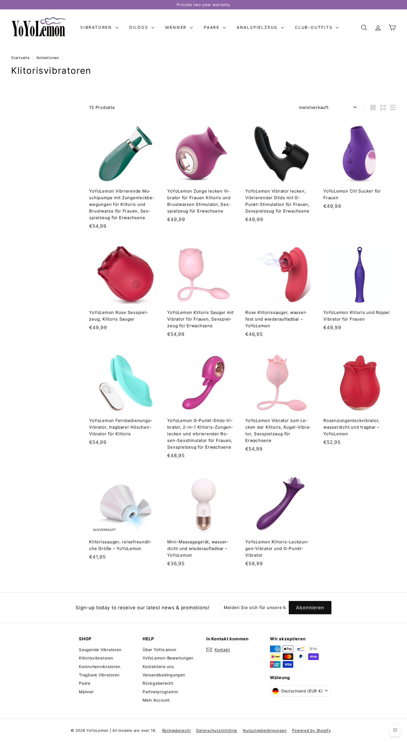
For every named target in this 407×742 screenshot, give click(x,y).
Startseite (21, 58)
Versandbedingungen (164, 674)
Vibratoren (97, 27)
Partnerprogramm (160, 691)
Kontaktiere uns (158, 666)
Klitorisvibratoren (96, 658)
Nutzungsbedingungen (265, 730)
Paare (212, 27)
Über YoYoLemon (159, 649)
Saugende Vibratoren (100, 649)
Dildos (139, 27)
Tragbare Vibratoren (99, 674)
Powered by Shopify (311, 730)
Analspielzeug (258, 27)
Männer (177, 27)
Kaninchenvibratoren (99, 666)
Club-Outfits (314, 27)
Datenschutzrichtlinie (216, 730)
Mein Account (156, 700)
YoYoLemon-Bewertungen (168, 658)
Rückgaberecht (158, 683)
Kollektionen (48, 58)
